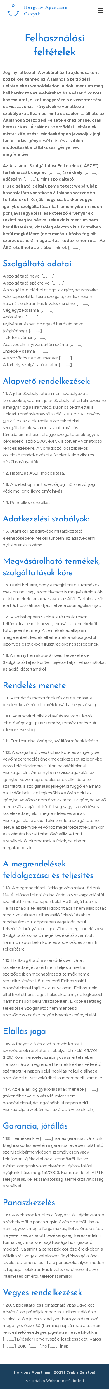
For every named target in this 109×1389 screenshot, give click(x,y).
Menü (100, 10)
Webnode (55, 1380)
